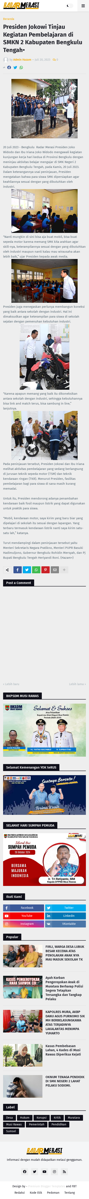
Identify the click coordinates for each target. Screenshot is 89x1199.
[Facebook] (9, 67)
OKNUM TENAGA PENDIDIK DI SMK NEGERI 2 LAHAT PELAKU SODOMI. (65, 1081)
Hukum (24, 1117)
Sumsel (11, 1131)
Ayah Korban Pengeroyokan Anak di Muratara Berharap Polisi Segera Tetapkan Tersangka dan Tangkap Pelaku (64, 988)
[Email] (55, 569)
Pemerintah (36, 1124)
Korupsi (42, 1117)
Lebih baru (12, 684)
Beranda (8, 19)
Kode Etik (36, 1192)
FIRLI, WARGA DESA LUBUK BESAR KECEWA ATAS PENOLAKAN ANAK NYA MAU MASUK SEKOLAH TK (65, 953)
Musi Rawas (14, 1124)
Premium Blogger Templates (46, 1186)
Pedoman (53, 1192)
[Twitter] (15, 67)
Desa (9, 1117)
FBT (74, 1186)
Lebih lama (76, 684)
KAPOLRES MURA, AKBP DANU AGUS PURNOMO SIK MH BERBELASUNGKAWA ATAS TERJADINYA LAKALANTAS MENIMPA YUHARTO (65, 1022)
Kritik (57, 1117)
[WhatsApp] (21, 67)
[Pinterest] (45, 569)
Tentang (69, 1192)
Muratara (74, 1117)
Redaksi (19, 1192)
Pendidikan (59, 1124)
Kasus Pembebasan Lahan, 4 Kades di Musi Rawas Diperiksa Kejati (63, 1050)
